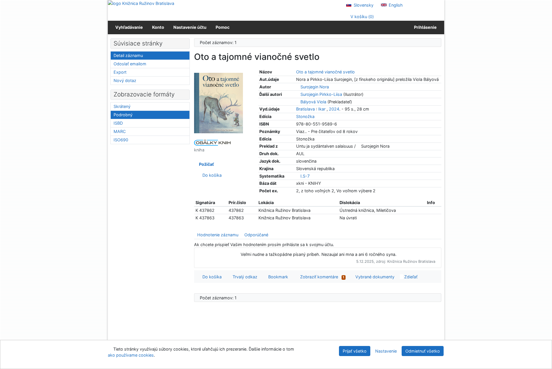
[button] (401, 55)
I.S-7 (305, 176)
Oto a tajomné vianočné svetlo (325, 71)
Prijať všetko (355, 351)
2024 (334, 108)
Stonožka (305, 116)
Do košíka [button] (211, 276)
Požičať (205, 164)
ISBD (118, 123)
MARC (120, 131)
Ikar (321, 108)
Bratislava (305, 108)
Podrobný (123, 114)
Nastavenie (386, 351)
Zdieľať (410, 276)
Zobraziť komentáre (320, 276)
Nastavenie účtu (189, 27)
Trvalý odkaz (243, 276)
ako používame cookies (131, 355)
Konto (158, 27)
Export (120, 72)
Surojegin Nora (314, 86)
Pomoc (222, 27)
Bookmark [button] (277, 276)
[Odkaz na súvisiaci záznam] (297, 86)
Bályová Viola (313, 101)
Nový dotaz (125, 80)
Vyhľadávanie (129, 27)
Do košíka (211, 175)
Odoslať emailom (130, 63)
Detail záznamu (128, 55)
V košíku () (361, 16)
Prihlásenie (424, 27)
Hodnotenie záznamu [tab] (217, 234)
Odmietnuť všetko (422, 351)
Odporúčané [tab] (256, 234)
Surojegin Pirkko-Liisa (321, 94)
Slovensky (362, 5)
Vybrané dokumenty (374, 276)
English (395, 5)
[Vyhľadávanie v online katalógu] (141, 3)
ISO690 (121, 139)
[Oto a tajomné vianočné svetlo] (218, 102)
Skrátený (122, 106)
